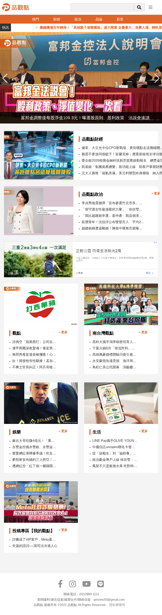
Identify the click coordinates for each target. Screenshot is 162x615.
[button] (157, 78)
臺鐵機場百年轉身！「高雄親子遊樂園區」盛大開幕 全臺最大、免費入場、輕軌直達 (92, 27)
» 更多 (155, 193)
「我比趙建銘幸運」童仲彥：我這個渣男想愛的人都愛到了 (113, 215)
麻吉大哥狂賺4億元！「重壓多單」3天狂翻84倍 (35, 440)
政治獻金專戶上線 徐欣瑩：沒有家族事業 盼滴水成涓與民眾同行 (115, 459)
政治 (77, 19)
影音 (120, 19)
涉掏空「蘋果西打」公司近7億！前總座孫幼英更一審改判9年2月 (35, 341)
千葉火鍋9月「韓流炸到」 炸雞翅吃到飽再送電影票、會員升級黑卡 (115, 348)
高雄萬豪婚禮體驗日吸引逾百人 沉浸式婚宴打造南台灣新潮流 (115, 354)
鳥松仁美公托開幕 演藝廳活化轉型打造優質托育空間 (115, 367)
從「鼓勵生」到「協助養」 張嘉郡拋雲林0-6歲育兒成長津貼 (115, 453)
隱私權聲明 (117, 605)
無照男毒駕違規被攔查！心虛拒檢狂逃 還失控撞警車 (35, 354)
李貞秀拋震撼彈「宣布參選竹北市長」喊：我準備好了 (113, 203)
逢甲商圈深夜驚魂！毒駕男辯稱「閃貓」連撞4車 (35, 348)
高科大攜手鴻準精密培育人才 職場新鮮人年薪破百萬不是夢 (115, 341)
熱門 (35, 19)
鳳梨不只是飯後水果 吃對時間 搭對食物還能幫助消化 (115, 466)
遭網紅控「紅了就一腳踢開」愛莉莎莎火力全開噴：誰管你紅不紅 (35, 466)
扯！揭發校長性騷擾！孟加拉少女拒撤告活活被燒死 (35, 360)
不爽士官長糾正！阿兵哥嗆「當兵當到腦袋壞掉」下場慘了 (35, 367)
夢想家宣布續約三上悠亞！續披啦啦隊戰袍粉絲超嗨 (35, 459)
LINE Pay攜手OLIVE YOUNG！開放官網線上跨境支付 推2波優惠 (115, 440)
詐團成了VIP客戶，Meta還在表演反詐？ (35, 539)
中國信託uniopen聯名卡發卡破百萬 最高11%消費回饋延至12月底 (115, 447)
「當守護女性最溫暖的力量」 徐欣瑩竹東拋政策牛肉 (113, 209)
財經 (56, 19)
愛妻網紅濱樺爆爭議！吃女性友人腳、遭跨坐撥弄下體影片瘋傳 (35, 453)
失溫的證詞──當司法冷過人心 (34, 545)
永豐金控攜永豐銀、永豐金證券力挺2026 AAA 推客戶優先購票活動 (35, 447)
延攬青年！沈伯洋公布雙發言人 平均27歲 (113, 222)
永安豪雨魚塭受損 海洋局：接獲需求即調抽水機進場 (115, 360)
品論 (99, 19)
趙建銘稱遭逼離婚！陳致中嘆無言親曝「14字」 (113, 228)
